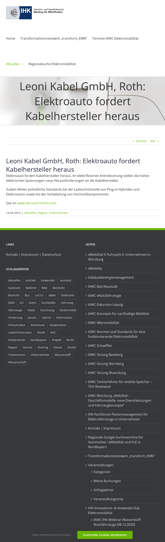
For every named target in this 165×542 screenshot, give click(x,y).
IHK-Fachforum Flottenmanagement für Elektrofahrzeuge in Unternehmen (118, 416)
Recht (70, 340)
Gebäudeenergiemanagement (111, 277)
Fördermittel (68, 310)
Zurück (141, 141)
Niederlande (16, 340)
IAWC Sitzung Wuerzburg (107, 373)
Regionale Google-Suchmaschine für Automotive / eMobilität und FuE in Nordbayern (115, 442)
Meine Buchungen (107, 481)
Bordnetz (59, 288)
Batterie (31, 288)
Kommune (38, 325)
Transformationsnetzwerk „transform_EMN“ (121, 456)
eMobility (95, 268)
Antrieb (31, 280)
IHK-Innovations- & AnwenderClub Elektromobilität (114, 510)
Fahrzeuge (15, 310)
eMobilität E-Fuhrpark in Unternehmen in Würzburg (119, 257)
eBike (52, 295)
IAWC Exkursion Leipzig (105, 304)
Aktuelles (30, 213)
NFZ (53, 332)
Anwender (48, 280)
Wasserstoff (62, 355)
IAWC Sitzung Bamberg (105, 354)
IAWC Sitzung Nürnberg (106, 363)
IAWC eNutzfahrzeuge (104, 295)
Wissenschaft (17, 362)
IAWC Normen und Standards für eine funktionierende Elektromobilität (116, 334)
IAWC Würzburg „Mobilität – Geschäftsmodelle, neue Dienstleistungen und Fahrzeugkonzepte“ (119, 400)
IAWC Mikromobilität (103, 322)
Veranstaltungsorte (108, 499)
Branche (14, 295)
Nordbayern (38, 340)
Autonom (14, 288)
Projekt (56, 340)
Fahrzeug (67, 303)
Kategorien (102, 472)
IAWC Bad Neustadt (103, 286)
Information (64, 317)
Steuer (57, 347)
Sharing (43, 347)
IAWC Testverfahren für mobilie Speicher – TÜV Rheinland (120, 384)
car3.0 (39, 295)
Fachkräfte (48, 303)
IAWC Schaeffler (100, 345)
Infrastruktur (17, 325)
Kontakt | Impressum (104, 428)
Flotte (31, 310)
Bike (44, 288)
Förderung (15, 317)
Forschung (47, 310)
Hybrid (46, 317)
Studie (71, 347)
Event (32, 303)
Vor (153, 141)
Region (42, 213)
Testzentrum (16, 355)
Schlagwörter (104, 490)
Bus (27, 295)
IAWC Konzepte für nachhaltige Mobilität (118, 313)
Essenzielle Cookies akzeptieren (105, 535)
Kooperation (58, 325)
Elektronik (67, 295)
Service (27, 347)
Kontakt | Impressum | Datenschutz (33, 254)
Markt (41, 332)
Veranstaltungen (100, 465)
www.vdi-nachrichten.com (36, 203)
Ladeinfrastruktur (20, 332)
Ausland (65, 280)
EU (22, 303)
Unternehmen (58, 213)
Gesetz (32, 317)
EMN (11, 303)
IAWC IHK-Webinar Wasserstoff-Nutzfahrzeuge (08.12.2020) (117, 522)
